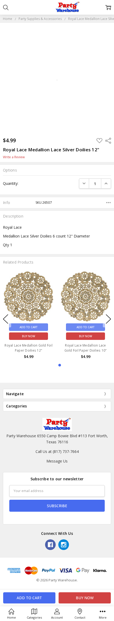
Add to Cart (28, 327)
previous (5, 319)
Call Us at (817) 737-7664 (57, 451)
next (108, 319)
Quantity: (10, 183)
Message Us (57, 461)
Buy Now (28, 336)
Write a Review (14, 157)
